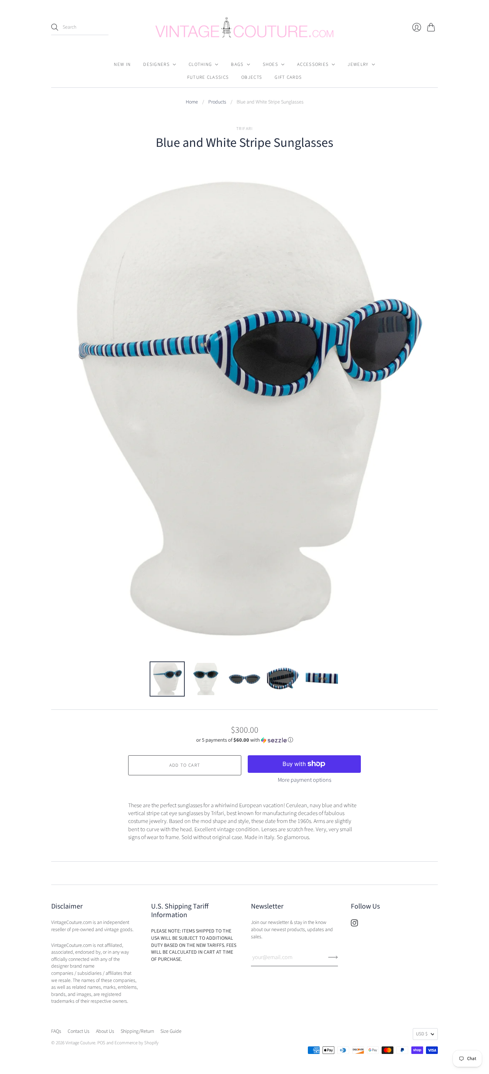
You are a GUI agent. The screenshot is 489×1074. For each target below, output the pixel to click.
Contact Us (78, 1031)
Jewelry (358, 64)
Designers (156, 64)
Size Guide (170, 1031)
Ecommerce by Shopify (137, 1043)
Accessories (313, 64)
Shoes (271, 64)
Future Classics (208, 77)
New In (122, 64)
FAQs (56, 1031)
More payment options (304, 780)
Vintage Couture (80, 1043)
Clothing (200, 64)
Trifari (244, 129)
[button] (244, 740)
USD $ (421, 1034)
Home (192, 102)
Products (217, 102)
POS (101, 1043)
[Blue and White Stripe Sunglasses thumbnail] (167, 679)
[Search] (54, 27)
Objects (251, 77)
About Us (105, 1031)
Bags (237, 64)
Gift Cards (288, 77)
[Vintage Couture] (244, 27)
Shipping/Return (137, 1031)
